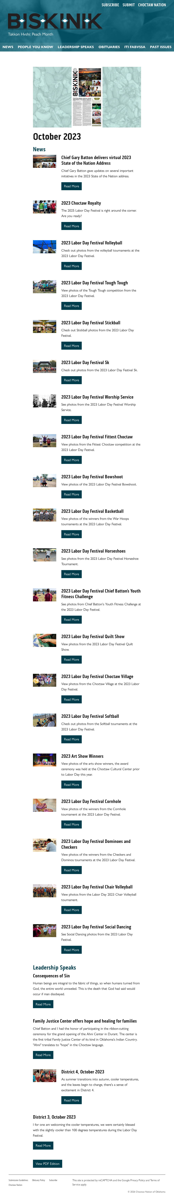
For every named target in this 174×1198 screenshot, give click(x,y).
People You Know (35, 47)
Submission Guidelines (18, 1180)
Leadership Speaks (76, 47)
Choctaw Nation (152, 5)
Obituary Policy (38, 1180)
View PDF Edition (47, 1164)
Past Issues (160, 47)
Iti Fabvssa (134, 47)
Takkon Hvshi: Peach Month (30, 34)
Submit (129, 5)
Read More (71, 186)
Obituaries (109, 47)
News (8, 47)
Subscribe (110, 5)
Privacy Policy (137, 1180)
